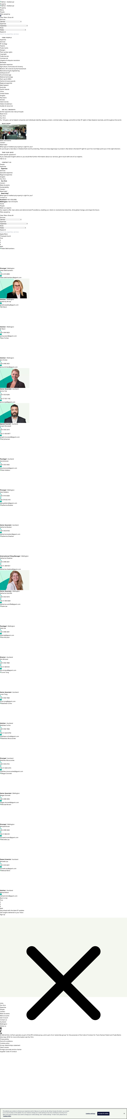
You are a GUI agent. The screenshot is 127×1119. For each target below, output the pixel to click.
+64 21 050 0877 (5, 434)
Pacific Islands (4, 89)
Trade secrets (4, 56)
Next (1, 246)
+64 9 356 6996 (12, 200)
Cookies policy (4, 1043)
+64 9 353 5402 (5, 465)
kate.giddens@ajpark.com (8, 503)
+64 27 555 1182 (5, 399)
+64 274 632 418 (5, 500)
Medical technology (6, 77)
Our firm (3, 116)
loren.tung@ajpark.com (7, 701)
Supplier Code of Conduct (8, 1051)
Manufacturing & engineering (10, 71)
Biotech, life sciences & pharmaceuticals (13, 69)
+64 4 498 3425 (5, 364)
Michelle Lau (4, 861)
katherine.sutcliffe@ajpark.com (10, 604)
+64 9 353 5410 (5, 597)
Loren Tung (3, 694)
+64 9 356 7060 (5, 698)
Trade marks (4, 48)
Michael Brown (5, 826)
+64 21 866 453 (5, 834)
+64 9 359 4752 (5, 764)
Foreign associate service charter (11, 1049)
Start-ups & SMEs (5, 79)
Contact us (6, 162)
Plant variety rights (6, 52)
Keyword (3, 32)
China (2, 91)
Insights (2, 96)
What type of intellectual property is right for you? (16, 195)
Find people (7, 37)
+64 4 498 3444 (5, 830)
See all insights (8, 109)
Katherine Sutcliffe (6, 593)
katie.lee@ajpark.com (7, 635)
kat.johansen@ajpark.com (8, 468)
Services (2, 19)
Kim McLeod (4, 659)
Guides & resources (6, 106)
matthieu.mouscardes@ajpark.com (11, 771)
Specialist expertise (6, 64)
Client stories (4, 102)
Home (2, 204)
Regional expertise (6, 83)
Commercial (4, 58)
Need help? (3, 145)
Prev (1, 238)
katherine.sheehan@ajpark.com (10, 569)
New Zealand (4, 85)
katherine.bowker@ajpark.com (10, 534)
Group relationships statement (10, 1045)
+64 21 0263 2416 (5, 768)
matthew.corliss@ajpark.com (9, 736)
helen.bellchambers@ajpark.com (10, 277)
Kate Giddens (4, 492)
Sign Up (2, 915)
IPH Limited (34, 1035)
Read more (6, 123)
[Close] (124, 1113)
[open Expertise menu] (0, 168)
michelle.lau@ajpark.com (8, 868)
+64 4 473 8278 (13, 202)
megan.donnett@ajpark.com (9, 802)
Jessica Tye (3, 391)
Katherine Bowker (6, 527)
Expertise (3, 24)
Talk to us (3, 159)
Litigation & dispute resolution (10, 60)
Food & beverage (5, 75)
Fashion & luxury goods (7, 81)
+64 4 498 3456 (5, 799)
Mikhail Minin (4, 892)
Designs (2, 50)
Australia (3, 87)
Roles (2, 28)
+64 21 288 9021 (5, 566)
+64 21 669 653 (5, 667)
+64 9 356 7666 (5, 729)
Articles (2, 100)
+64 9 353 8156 (5, 531)
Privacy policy (4, 1039)
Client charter (4, 1047)
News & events (5, 185)
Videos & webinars (6, 104)
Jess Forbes (3, 360)
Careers (2, 143)
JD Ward (2, 329)
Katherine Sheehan (6, 558)
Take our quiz (8, 152)
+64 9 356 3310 (5, 430)
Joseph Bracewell (5, 426)
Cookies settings (90, 1113)
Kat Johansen (4, 461)
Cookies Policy (7, 1116)
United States (4, 93)
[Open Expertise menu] (6, 166)
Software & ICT (5, 73)
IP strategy (3, 44)
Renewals (3, 62)
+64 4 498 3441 (5, 632)
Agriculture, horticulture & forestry (11, 67)
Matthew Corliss (5, 725)
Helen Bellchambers (6, 270)
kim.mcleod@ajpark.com (8, 670)
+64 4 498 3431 (5, 562)
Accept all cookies (103, 1113)
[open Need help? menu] (0, 193)
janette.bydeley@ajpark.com (9, 305)
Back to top (3, 898)
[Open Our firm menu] (6, 178)
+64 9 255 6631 (5, 865)
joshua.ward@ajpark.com (8, 336)
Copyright (3, 54)
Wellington (3, 1024)
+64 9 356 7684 (5, 663)
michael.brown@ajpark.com (9, 837)
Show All (10, 17)
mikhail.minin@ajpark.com (8, 896)
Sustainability (4, 187)
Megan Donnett (5, 795)
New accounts (4, 1016)
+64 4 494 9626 (5, 332)
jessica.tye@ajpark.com (7, 402)
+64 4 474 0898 (5, 274)
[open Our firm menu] (0, 180)
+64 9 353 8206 (5, 395)
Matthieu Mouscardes (7, 760)
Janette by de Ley (5, 301)
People (2, 12)
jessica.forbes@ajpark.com (9, 367)
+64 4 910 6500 (5, 496)
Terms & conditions (6, 1041)
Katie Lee (3, 628)
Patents (2, 46)
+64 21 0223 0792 (5, 733)
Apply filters (4, 234)
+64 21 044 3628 (5, 601)
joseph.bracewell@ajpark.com (10, 437)
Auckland (3, 1022)
